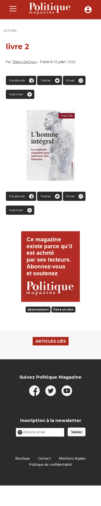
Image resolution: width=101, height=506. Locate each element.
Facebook (17, 80)
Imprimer (16, 94)
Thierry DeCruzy (24, 62)
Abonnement (38, 309)
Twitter (45, 80)
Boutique (23, 459)
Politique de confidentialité (50, 465)
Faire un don (63, 309)
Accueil (10, 30)
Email (70, 80)
